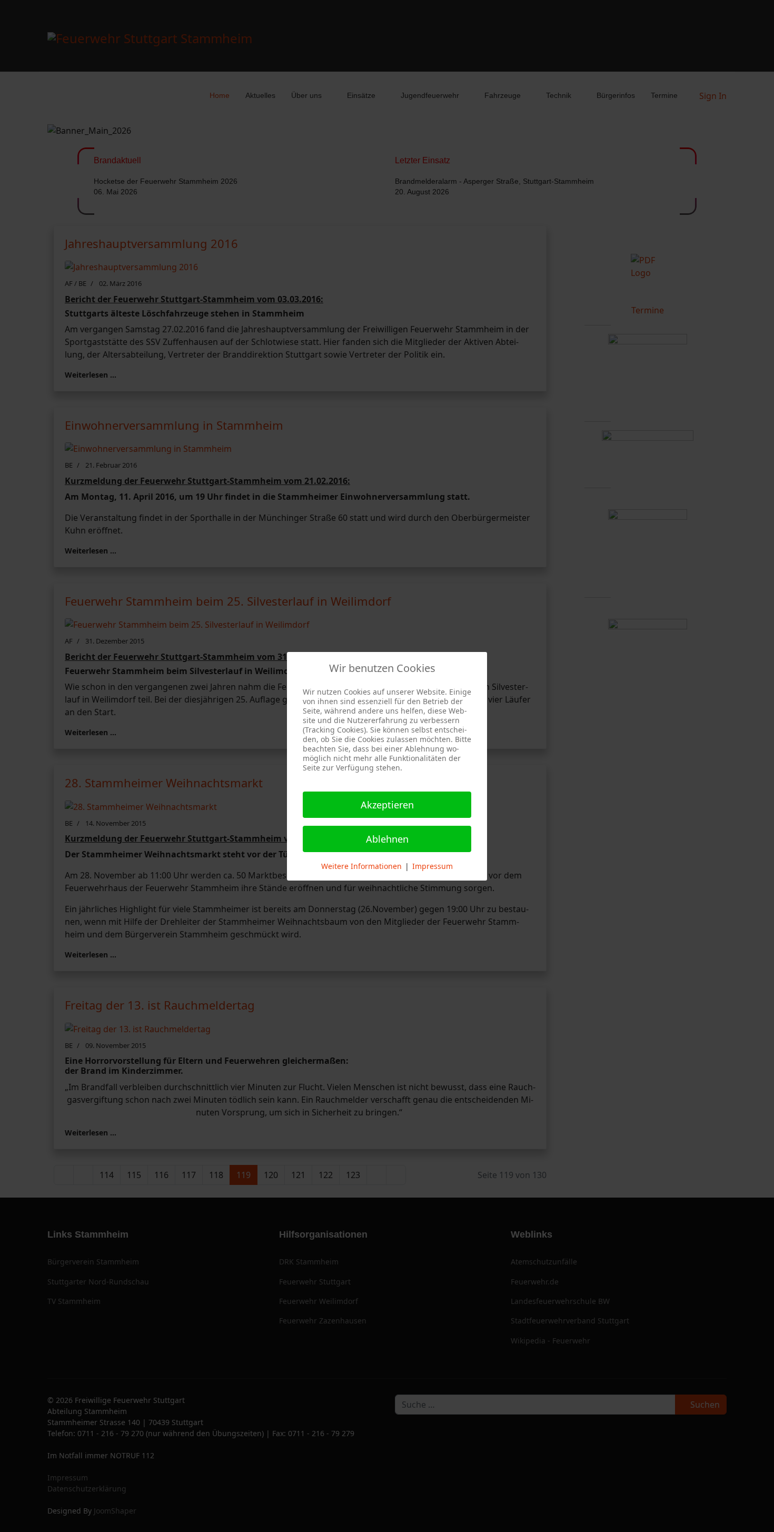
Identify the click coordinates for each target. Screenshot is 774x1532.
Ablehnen (387, 839)
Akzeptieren (387, 804)
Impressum (432, 866)
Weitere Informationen (361, 866)
